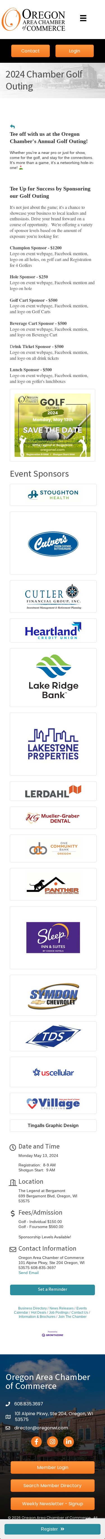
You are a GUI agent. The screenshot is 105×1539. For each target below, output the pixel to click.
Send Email (28, 1272)
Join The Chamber (72, 1317)
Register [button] (49, 1529)
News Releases (62, 1308)
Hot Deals (38, 1312)
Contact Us (79, 1312)
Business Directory (32, 1308)
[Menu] (83, 18)
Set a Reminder (52, 1290)
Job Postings (59, 1312)
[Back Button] (12, 127)
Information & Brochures (37, 1317)
